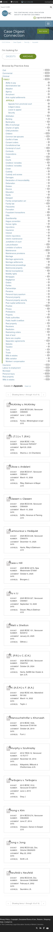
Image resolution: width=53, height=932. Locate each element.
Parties (8, 285)
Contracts (10, 151)
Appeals (35, 42)
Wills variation (11, 358)
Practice (9, 306)
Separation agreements (15, 341)
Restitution (10, 329)
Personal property (13, 297)
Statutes (9, 344)
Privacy (9, 309)
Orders (8, 282)
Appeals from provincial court (20, 104)
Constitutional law (13, 145)
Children (9, 133)
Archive (28, 56)
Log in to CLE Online (44, 17)
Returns (40, 919)
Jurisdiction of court (13, 241)
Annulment (10, 94)
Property (9, 314)
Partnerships (11, 288)
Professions (10, 311)
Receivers (10, 326)
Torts (8, 349)
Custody (9, 171)
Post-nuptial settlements (15, 303)
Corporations (11, 154)
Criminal (6, 76)
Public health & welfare (15, 320)
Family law (10, 203)
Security (11, 112)
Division (9, 186)
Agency (9, 91)
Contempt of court (13, 148)
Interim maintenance (14, 238)
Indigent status (14, 106)
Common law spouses (15, 136)
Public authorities (13, 317)
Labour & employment (12, 367)
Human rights (11, 224)
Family (26, 42)
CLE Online (6, 42)
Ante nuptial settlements (15, 97)
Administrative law (13, 85)
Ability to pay (11, 82)
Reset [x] (28, 386)
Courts (8, 159)
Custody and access (14, 174)
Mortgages (10, 276)
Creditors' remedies (14, 162)
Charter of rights (12, 127)
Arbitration (10, 116)
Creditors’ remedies (14, 165)
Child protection (12, 130)
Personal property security (16, 300)
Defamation (10, 183)
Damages (10, 177)
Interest (9, 233)
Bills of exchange (12, 124)
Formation (10, 209)
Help (1, 922)
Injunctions (10, 227)
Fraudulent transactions (15, 212)
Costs (8, 157)
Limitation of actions (14, 247)
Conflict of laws (12, 139)
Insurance (10, 230)
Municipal (6, 370)
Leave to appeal (14, 109)
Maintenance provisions (15, 253)
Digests (11, 56)
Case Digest (17, 42)
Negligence (10, 279)
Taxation (9, 346)
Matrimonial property (14, 268)
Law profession (12, 244)
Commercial (7, 73)
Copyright (14, 919)
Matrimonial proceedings (16, 265)
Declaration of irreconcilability (17, 180)
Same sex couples (13, 338)
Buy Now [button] (43, 31)
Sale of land (10, 335)
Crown (8, 168)
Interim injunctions (13, 235)
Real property (11, 323)
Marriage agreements (14, 259)
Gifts (7, 215)
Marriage (9, 256)
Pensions (9, 291)
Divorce (9, 189)
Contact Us (49, 2)
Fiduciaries (10, 206)
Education (10, 192)
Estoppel (9, 197)
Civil (4, 70)
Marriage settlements (14, 262)
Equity (8, 195)
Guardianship (11, 218)
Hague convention (13, 221)
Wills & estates (11, 355)
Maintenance (11, 250)
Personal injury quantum (15, 294)
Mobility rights (11, 273)
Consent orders (12, 142)
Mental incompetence (14, 271)
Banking (9, 119)
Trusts (8, 352)
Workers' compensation (15, 361)
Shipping (47, 919)
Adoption (9, 88)
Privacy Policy (5, 919)
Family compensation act (16, 200)
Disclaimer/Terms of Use (27, 919)
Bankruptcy (10, 122)
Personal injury (9, 373)
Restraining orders (13, 332)
